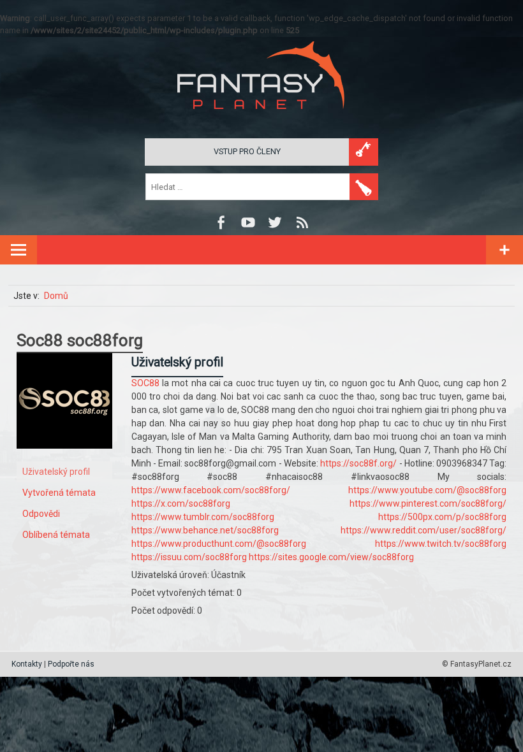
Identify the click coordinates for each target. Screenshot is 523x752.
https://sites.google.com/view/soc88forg (331, 557)
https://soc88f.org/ (358, 463)
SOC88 (145, 383)
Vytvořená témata (59, 493)
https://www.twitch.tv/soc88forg (440, 544)
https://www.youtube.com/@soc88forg (427, 490)
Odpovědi (41, 514)
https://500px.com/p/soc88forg (442, 517)
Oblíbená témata (56, 535)
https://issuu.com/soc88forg (189, 557)
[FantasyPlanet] (261, 119)
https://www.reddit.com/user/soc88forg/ (423, 530)
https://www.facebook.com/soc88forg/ (210, 490)
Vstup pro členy (247, 151)
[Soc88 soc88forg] (64, 458)
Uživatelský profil (56, 471)
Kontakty (26, 664)
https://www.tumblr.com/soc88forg (202, 517)
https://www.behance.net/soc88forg (205, 530)
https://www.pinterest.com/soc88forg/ (428, 503)
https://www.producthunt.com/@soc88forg (218, 544)
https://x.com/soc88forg (180, 503)
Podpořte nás (71, 664)
